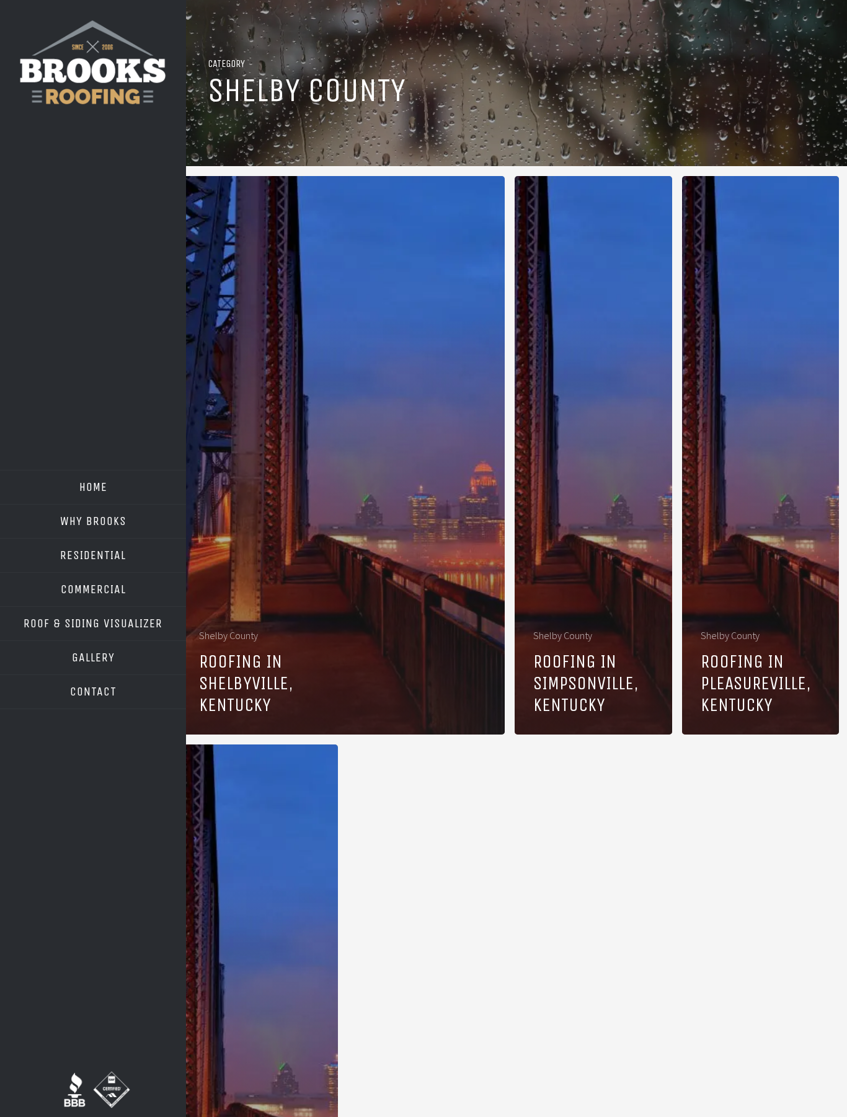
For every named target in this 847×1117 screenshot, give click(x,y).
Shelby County (228, 635)
